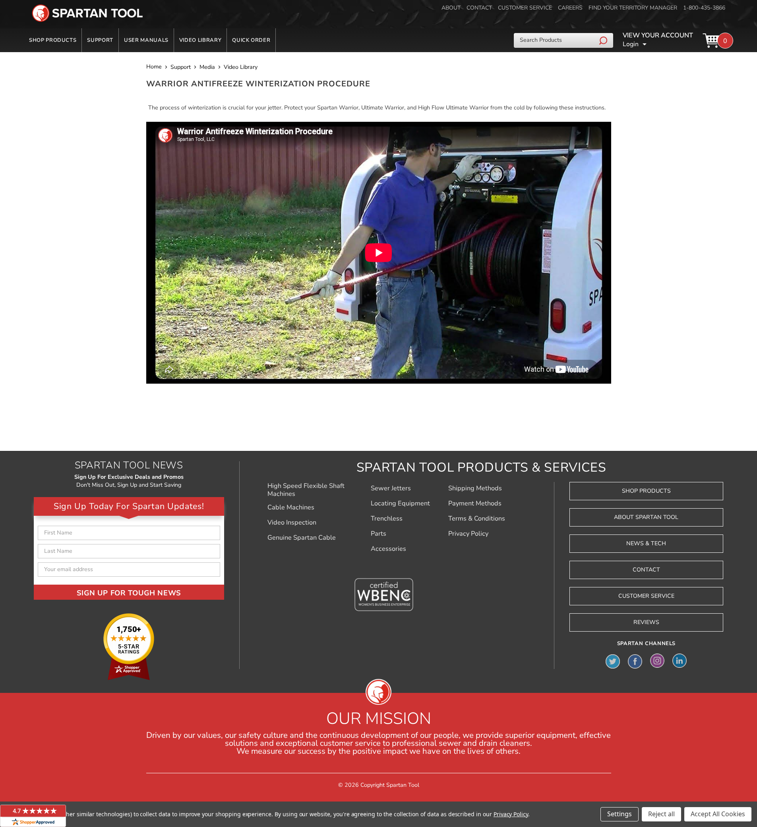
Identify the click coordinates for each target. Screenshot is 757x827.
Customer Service (646, 596)
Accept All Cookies (718, 813)
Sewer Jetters (391, 488)
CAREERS (570, 8)
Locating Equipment (400, 503)
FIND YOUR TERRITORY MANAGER (633, 8)
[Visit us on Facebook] (635, 660)
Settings (619, 813)
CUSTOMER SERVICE (525, 8)
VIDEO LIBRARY (200, 40)
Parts (378, 534)
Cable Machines (290, 507)
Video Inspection (291, 523)
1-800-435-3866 (704, 8)
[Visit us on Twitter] (613, 660)
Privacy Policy (468, 534)
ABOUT (451, 8)
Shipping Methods (475, 488)
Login (631, 44)
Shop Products (52, 40)
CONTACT (479, 8)
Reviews (646, 622)
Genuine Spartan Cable (301, 538)
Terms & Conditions (476, 519)
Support (100, 40)
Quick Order (251, 40)
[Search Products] (604, 40)
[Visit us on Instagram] (657, 660)
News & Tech (646, 543)
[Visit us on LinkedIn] (679, 660)
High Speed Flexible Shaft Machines (306, 490)
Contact (646, 569)
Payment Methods (474, 503)
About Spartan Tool (646, 517)
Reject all (661, 813)
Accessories (388, 549)
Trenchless (387, 519)
